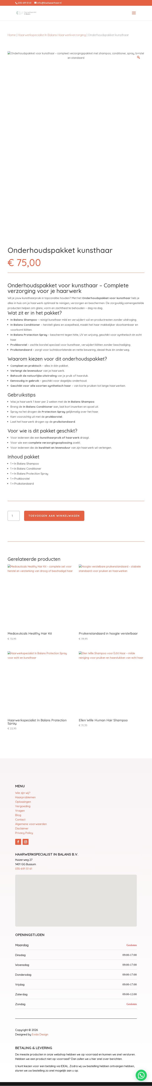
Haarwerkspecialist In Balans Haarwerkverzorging (52, 35)
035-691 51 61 (23, 868)
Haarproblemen (25, 797)
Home (12, 35)
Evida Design (40, 1034)
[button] (141, 1075)
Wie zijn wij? (22, 793)
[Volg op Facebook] (18, 842)
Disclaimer (22, 828)
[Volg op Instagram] (26, 842)
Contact (20, 819)
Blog (18, 815)
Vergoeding (22, 806)
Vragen (20, 810)
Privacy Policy (24, 833)
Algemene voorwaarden (31, 824)
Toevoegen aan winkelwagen (54, 515)
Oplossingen (23, 801)
